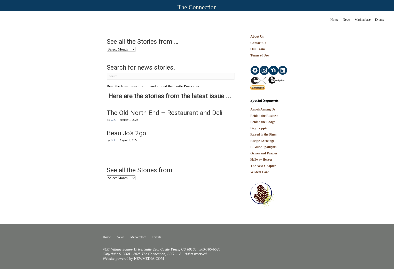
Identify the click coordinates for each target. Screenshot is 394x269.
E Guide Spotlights (263, 147)
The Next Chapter (263, 166)
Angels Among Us (262, 109)
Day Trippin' (259, 128)
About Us (257, 36)
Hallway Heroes (261, 159)
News (346, 19)
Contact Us (258, 43)
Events (379, 19)
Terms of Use (259, 55)
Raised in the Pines (263, 134)
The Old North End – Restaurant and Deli (164, 113)
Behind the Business (264, 115)
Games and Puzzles (263, 153)
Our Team (257, 49)
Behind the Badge (262, 122)
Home (334, 19)
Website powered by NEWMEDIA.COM (133, 258)
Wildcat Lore (259, 172)
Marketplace (363, 19)
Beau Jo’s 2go (126, 133)
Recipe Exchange (262, 141)
